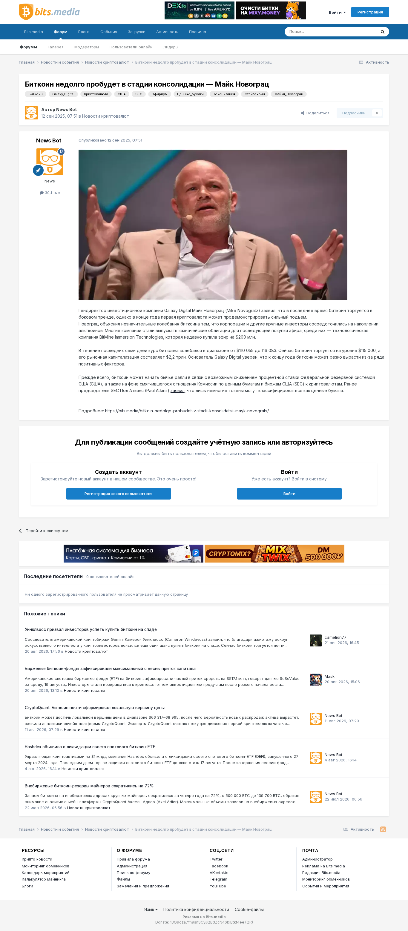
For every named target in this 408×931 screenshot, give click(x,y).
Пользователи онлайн (131, 46)
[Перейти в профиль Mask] (316, 680)
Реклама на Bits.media (323, 866)
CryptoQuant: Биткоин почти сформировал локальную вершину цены (95, 707)
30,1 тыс (52, 192)
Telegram (218, 879)
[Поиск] (382, 31)
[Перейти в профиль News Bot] (31, 112)
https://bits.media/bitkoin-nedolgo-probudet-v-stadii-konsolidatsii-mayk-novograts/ (187, 410)
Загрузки (136, 31)
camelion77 (335, 637)
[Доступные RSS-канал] (383, 829)
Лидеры (170, 46)
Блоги (84, 31)
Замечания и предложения (143, 886)
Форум (61, 31)
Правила (197, 31)
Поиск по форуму (133, 872)
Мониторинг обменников (46, 866)
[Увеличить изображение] (213, 224)
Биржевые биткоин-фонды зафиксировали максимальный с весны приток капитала (110, 668)
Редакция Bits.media (321, 872)
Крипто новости (37, 859)
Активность (167, 31)
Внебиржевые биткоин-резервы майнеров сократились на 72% (89, 785)
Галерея (56, 46)
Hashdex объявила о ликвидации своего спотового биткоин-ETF (90, 746)
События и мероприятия (325, 886)
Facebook (219, 866)
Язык (149, 909)
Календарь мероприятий (46, 872)
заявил (178, 390)
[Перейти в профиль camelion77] (316, 640)
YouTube (218, 886)
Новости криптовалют (105, 116)
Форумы (28, 46)
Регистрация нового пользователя (118, 493)
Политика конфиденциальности (196, 909)
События (108, 31)
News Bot (66, 109)
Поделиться (316, 112)
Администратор (317, 859)
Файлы (123, 879)
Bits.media (33, 31)
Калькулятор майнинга (44, 879)
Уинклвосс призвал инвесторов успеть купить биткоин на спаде (91, 629)
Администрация (132, 866)
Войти (336, 12)
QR (249, 922)
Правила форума (133, 859)
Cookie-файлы (249, 909)
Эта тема (360, 31)
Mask (330, 676)
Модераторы (86, 46)
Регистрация (370, 12)
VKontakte (219, 872)
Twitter (216, 859)
